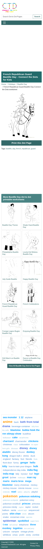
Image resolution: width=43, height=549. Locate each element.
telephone (24, 525)
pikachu (27, 492)
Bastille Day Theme (10, 225)
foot (22, 459)
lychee (13, 477)
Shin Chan (15, 513)
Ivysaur (24, 474)
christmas (7, 444)
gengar (24, 462)
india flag (32, 470)
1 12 (21, 417)
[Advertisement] (21, 47)
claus (16, 445)
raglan (21, 507)
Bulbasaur (7, 438)
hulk (35, 466)
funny (16, 463)
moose (35, 488)
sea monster (10, 417)
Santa (13, 510)
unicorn (6, 531)
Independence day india (14, 470)
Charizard (8, 441)
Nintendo (6, 492)
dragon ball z (15, 456)
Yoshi (21, 535)
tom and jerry (29, 528)
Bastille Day (22, 84)
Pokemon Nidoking (29, 496)
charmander (21, 441)
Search (37, 17)
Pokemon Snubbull (11, 504)
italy (17, 474)
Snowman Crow (17, 517)
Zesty (28, 535)
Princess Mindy (10, 507)
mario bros (17, 481)
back (16, 422)
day (13, 149)
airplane (29, 417)
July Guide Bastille (9, 279)
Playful (35, 492)
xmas (15, 535)
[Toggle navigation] (4, 23)
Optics (20, 492)
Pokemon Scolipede (10, 500)
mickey (34, 485)
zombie (35, 535)
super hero (34, 521)
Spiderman (9, 520)
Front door (7, 463)
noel (13, 491)
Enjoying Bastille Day (31, 331)
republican (26, 149)
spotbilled (23, 520)
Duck (33, 456)
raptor (28, 507)
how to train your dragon (20, 466)
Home (3, 84)
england (7, 459)
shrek (24, 514)
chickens (33, 441)
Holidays (11, 84)
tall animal (13, 525)
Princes (26, 503)
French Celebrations (31, 304)
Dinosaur (14, 448)
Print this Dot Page (21, 143)
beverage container (21, 426)
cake (15, 437)
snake (6, 517)
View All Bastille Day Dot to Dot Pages (24, 366)
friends (29, 459)
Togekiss (17, 528)
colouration (24, 444)
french (18, 149)
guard (33, 149)
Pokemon (10, 496)
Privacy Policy (35, 546)
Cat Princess (23, 438)
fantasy (15, 459)
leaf (31, 474)
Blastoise (15, 430)
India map (8, 473)
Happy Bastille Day (30, 279)
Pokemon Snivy (27, 500)
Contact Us (34, 543)
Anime (7, 421)
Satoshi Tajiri (22, 510)
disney (24, 448)
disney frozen (18, 452)
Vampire (15, 531)
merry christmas (21, 485)
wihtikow (7, 535)
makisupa (21, 478)
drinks (26, 456)
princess (36, 504)
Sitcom (31, 514)
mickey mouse (10, 488)
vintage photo (27, 531)
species (29, 517)
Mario (6, 481)
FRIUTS (35, 459)
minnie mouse (25, 488)
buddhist (27, 434)
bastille (9, 149)
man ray (31, 477)
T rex (5, 524)
